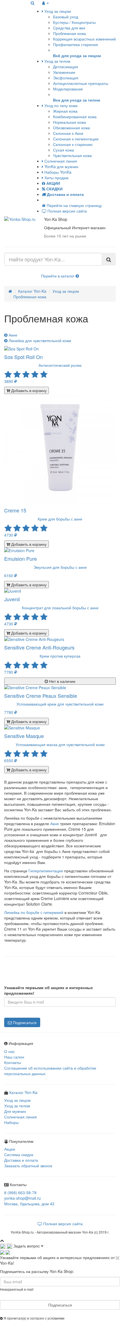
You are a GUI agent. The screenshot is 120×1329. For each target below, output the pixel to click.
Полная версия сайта (66, 211)
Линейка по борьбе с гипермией (33, 912)
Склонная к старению (73, 144)
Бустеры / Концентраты (74, 22)
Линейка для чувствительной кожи (39, 340)
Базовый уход (65, 16)
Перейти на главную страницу (73, 205)
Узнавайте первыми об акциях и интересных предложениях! (48, 990)
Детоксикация (65, 66)
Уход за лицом (57, 11)
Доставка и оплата (21, 1160)
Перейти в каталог (58, 276)
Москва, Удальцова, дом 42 (29, 1203)
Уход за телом (56, 61)
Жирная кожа (65, 111)
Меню (14, 3)
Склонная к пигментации (76, 139)
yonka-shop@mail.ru (22, 1198)
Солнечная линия (60, 161)
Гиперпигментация (45, 870)
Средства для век (69, 28)
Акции (9, 1149)
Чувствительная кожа (72, 155)
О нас (9, 1051)
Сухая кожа (63, 150)
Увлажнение (64, 72)
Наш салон (14, 1057)
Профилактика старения (75, 44)
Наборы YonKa (57, 172)
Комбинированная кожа (75, 116)
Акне (12, 335)
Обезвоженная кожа (71, 127)
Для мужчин (15, 1111)
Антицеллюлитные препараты (80, 83)
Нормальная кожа (69, 122)
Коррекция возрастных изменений (84, 39)
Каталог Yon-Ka (32, 291)
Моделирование (68, 89)
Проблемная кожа (69, 33)
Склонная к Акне (68, 133)
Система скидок (18, 1154)
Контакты (12, 1062)
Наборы (11, 1122)
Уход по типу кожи (60, 105)
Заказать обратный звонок (28, 1165)
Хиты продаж (55, 177)
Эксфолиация (65, 77)
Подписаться (24, 1022)
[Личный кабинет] (45, 3)
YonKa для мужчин (60, 166)
